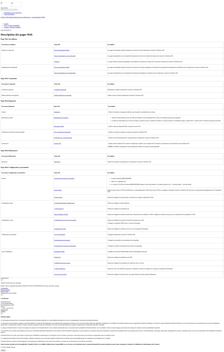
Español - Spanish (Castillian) (12, 27)
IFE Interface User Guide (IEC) (13, 12)
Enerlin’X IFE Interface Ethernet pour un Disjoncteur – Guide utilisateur (21, 17)
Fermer (3, 311)
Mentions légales (5, 290)
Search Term (4, 8)
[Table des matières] (1, 19)
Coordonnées (4, 288)
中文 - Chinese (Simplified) (12, 25)
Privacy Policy (5, 291)
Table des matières (9, 14)
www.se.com (4, 309)
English (6, 24)
